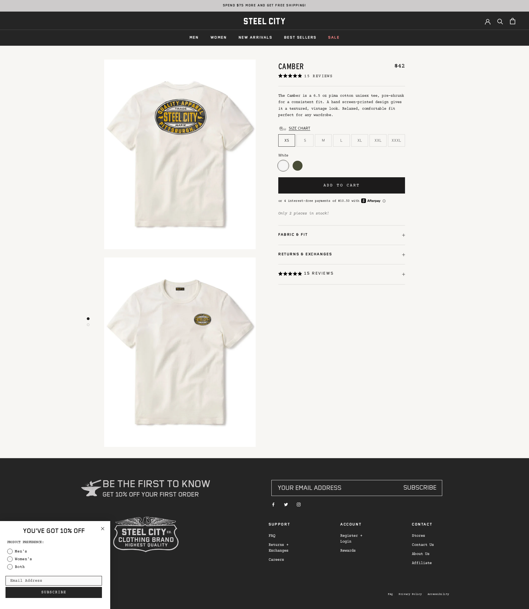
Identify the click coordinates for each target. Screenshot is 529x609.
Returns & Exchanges (305, 254)
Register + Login (351, 539)
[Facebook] (273, 504)
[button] (306, 274)
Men (194, 38)
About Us (421, 554)
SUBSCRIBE (53, 592)
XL (359, 140)
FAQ (272, 536)
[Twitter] (286, 504)
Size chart (299, 128)
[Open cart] (512, 21)
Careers (276, 560)
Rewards (348, 551)
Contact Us (423, 545)
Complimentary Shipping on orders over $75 (264, 6)
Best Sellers (300, 38)
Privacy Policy (410, 594)
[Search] (500, 21)
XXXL (396, 140)
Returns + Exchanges (278, 548)
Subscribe (419, 488)
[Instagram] (299, 504)
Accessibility (438, 594)
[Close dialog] (102, 528)
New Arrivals (255, 38)
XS (286, 140)
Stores (418, 536)
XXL (378, 140)
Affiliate (422, 563)
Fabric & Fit (293, 235)
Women (218, 38)
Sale (333, 38)
